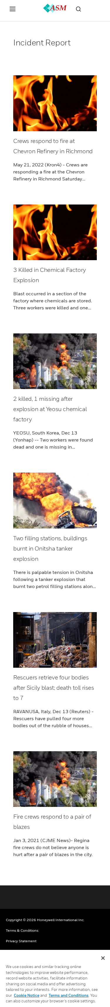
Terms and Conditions (69, 995)
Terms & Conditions (22, 930)
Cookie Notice (26, 995)
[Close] (103, 958)
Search (78, 9)
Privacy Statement (21, 941)
